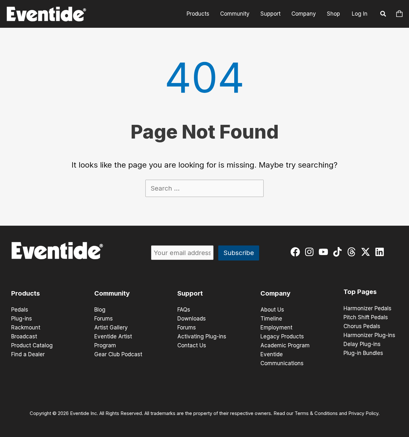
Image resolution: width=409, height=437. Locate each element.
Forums (103, 318)
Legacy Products (282, 336)
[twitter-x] (367, 252)
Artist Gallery (111, 327)
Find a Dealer (28, 354)
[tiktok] (339, 252)
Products (198, 14)
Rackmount (25, 327)
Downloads (191, 318)
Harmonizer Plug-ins (369, 335)
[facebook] (296, 252)
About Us (272, 309)
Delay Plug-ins (362, 344)
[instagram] (311, 252)
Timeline (271, 318)
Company (303, 14)
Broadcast (24, 336)
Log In (359, 14)
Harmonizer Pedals (367, 308)
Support (270, 14)
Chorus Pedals (361, 326)
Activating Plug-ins (201, 336)
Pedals (19, 309)
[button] (383, 15)
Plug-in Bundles (363, 353)
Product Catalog (32, 345)
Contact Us (191, 345)
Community (235, 14)
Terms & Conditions (316, 413)
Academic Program (285, 345)
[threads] (353, 252)
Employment (276, 327)
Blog (99, 309)
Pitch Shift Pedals (365, 317)
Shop (333, 14)
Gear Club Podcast (118, 354)
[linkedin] (381, 252)
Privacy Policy (363, 413)
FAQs (183, 309)
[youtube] (325, 252)
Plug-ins (21, 318)
